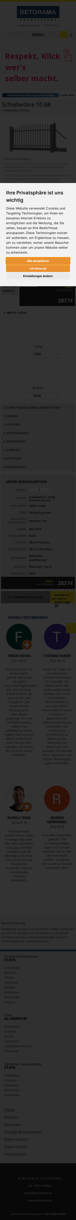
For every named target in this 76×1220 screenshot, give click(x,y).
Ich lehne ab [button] (38, 268)
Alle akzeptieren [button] (38, 261)
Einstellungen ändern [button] (38, 276)
